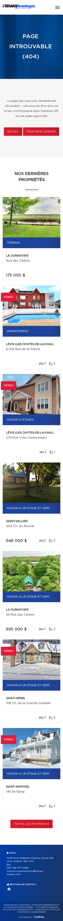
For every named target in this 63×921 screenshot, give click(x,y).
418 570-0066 (20, 868)
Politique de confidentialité (18, 910)
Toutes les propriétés (31, 824)
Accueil (13, 132)
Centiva (38, 917)
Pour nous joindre (41, 132)
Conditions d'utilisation (47, 910)
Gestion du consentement (32, 912)
